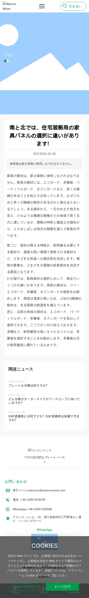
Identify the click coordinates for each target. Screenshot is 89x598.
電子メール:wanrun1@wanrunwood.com (39, 490)
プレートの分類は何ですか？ (28, 386)
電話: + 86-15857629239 (29, 499)
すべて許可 (62, 586)
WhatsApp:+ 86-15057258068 (32, 509)
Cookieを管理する (26, 586)
